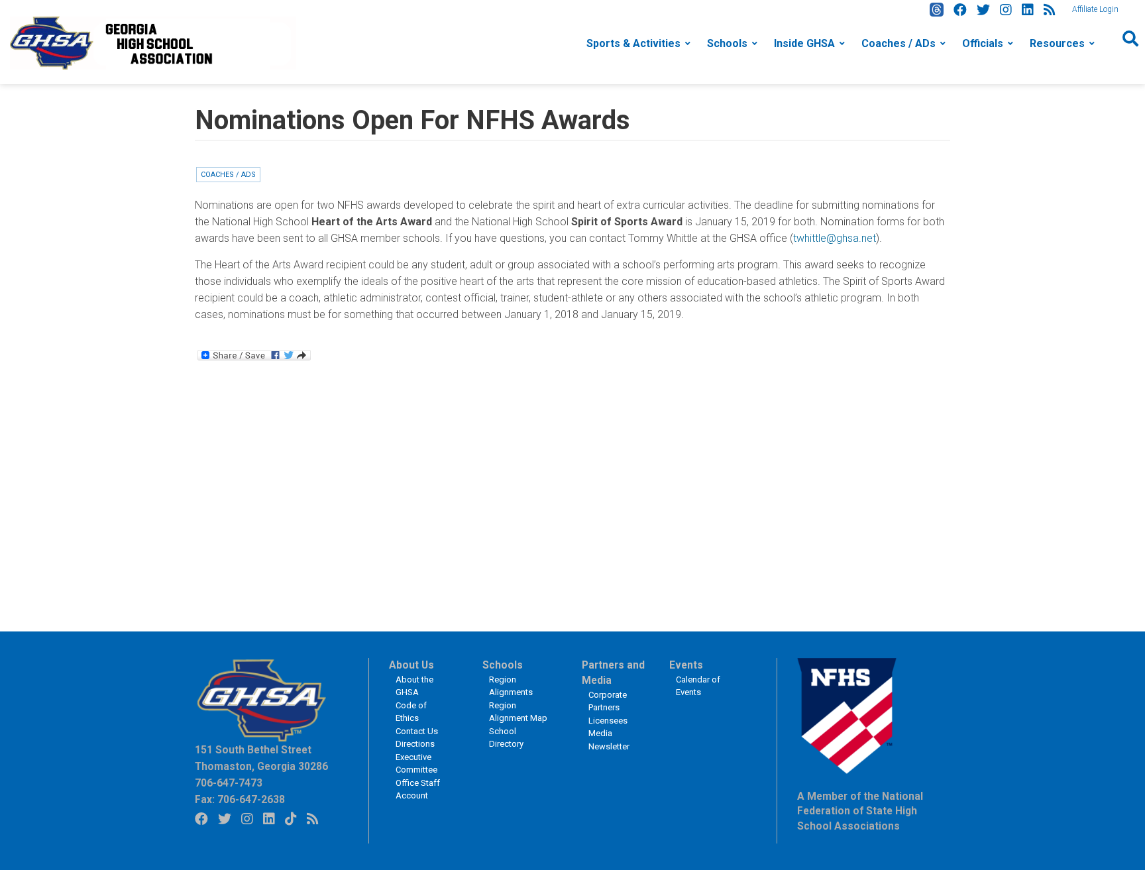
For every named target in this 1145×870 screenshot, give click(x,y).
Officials (982, 43)
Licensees (607, 721)
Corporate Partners (607, 701)
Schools (727, 43)
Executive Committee (416, 763)
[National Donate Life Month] (153, 42)
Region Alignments (511, 686)
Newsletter (608, 746)
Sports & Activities (633, 43)
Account (412, 795)
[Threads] (937, 10)
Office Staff (418, 783)
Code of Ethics (411, 712)
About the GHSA (414, 686)
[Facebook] (960, 10)
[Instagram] (1006, 10)
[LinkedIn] (1028, 10)
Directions (415, 744)
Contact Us (417, 731)
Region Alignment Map (518, 712)
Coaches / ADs (898, 43)
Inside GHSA (804, 43)
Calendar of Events (698, 686)
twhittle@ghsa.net (834, 238)
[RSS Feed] (1050, 10)
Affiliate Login (1095, 9)
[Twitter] (983, 10)
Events (686, 665)
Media (600, 733)
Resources (1057, 43)
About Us (411, 665)
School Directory (506, 737)
